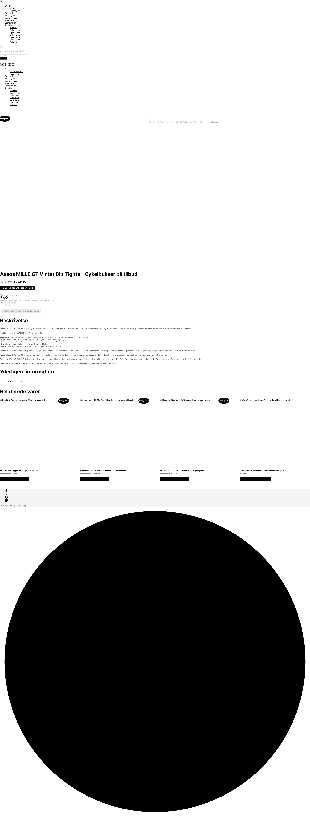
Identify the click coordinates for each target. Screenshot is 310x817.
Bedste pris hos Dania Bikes (255, 479)
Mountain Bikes (17, 8)
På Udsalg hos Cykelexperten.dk (17, 288)
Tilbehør (8, 25)
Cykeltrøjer (15, 40)
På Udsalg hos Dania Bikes (14, 479)
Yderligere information (28, 311)
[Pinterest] (6, 298)
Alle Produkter (162, 122)
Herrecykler (10, 15)
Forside (152, 122)
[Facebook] (1, 298)
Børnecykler (10, 23)
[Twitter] (4, 298)
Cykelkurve (15, 35)
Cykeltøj (13, 42)
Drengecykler (11, 18)
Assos (23, 381)
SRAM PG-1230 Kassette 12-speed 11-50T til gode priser (182, 471)
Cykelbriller (15, 32)
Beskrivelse (9, 311)
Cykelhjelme (15, 30)
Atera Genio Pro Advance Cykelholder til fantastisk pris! (262, 471)
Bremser (13, 27)
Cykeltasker (15, 37)
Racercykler (15, 10)
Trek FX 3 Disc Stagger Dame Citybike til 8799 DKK (20, 471)
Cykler (8, 6)
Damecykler (10, 13)
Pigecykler (9, 20)
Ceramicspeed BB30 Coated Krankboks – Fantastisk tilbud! (103, 471)
